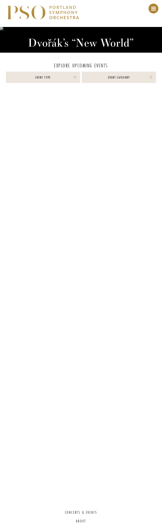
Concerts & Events (81, 512)
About (81, 521)
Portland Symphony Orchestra (43, 13)
